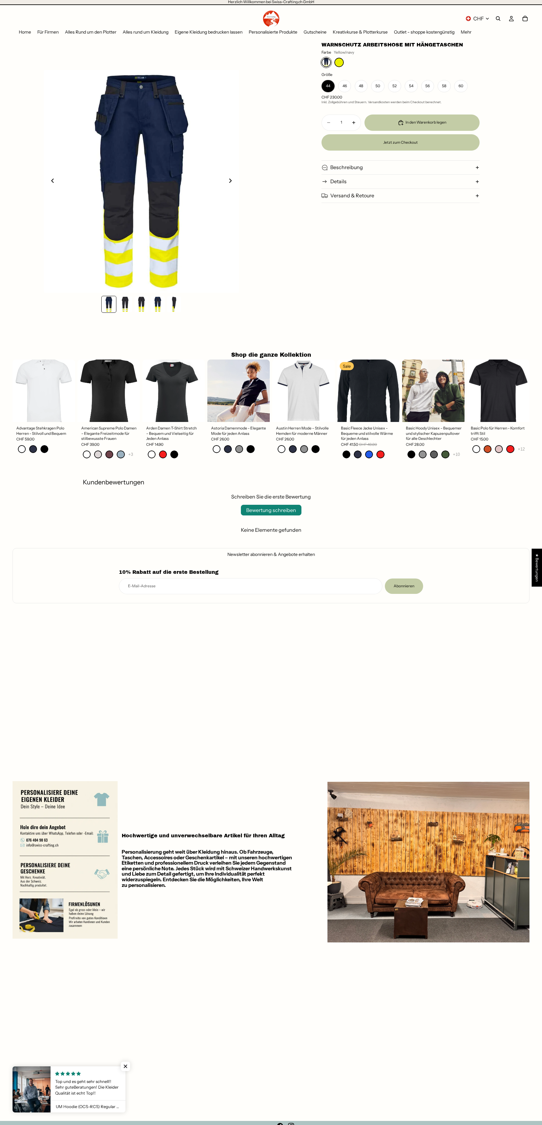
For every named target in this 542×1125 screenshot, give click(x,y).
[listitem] (466, 32)
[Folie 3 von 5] (141, 304)
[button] (125, 1066)
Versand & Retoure (352, 195)
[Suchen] (498, 18)
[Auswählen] (65, 412)
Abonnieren (404, 586)
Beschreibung (346, 167)
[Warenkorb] (525, 18)
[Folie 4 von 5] (158, 304)
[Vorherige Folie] (51, 181)
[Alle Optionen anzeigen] (130, 454)
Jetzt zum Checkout (400, 142)
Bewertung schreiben (271, 510)
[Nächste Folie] (232, 181)
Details (338, 181)
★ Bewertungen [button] (537, 568)
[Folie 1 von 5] (109, 304)
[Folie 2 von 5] (125, 304)
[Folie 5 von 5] (174, 304)
